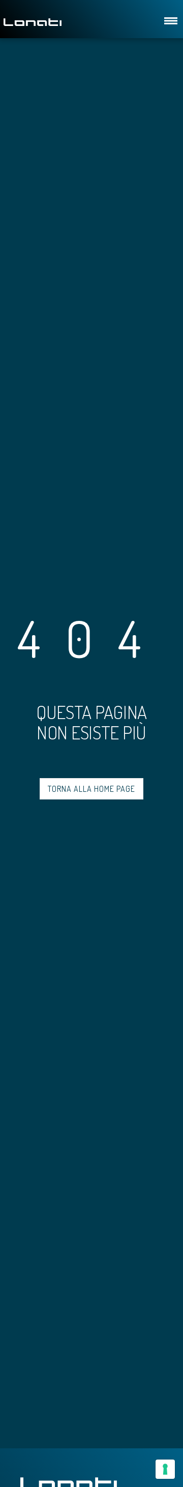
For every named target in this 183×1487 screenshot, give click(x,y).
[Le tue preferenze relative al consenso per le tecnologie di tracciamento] (165, 1469)
